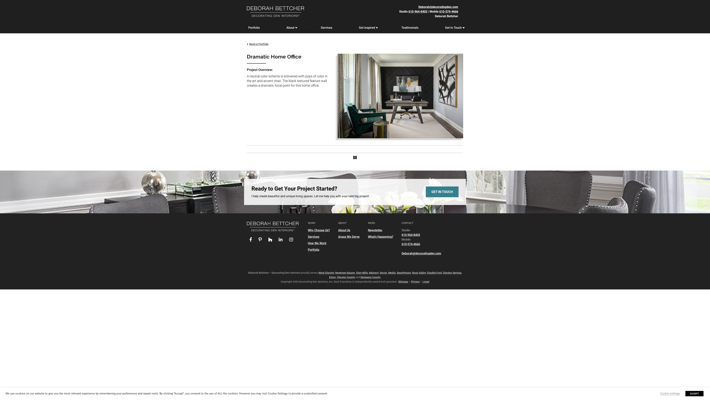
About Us (344, 230)
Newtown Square (345, 272)
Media (392, 272)
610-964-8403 (417, 11)
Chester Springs (452, 272)
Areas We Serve (349, 237)
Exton (332, 277)
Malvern (374, 272)
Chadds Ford (434, 272)
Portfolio (254, 27)
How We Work (317, 243)
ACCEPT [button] (694, 393)
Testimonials (409, 27)
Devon (383, 272)
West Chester (326, 272)
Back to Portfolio (258, 44)
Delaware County (370, 277)
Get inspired (367, 27)
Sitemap (403, 281)
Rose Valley (419, 272)
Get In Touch (453, 27)
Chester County (346, 277)
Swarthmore (404, 272)
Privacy (415, 281)
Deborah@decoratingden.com (438, 7)
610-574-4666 (448, 11)
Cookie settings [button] (670, 393)
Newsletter (375, 230)
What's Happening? (380, 237)
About (290, 27)
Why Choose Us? (319, 230)
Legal (426, 281)
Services (326, 27)
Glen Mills (362, 272)
